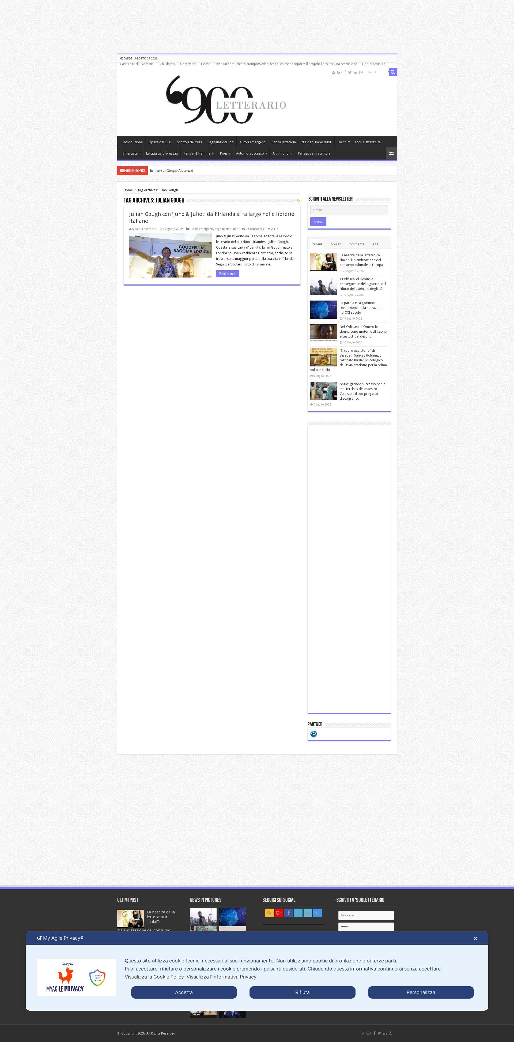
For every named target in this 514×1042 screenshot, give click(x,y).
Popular (335, 244)
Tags (374, 244)
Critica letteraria (283, 142)
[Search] (393, 72)
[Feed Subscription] (298, 201)
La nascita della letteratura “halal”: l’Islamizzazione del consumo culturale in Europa (361, 260)
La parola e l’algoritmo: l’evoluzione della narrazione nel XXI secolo (361, 307)
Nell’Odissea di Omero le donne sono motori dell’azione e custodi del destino (363, 331)
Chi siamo (167, 64)
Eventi (342, 142)
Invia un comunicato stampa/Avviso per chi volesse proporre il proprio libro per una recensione (286, 64)
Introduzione (133, 142)
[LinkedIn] (355, 72)
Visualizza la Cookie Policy (154, 977)
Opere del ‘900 (160, 142)
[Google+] (339, 72)
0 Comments (255, 229)
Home (205, 64)
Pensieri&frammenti (199, 153)
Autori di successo (250, 153)
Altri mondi (281, 153)
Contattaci (188, 64)
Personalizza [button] (421, 992)
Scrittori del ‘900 (189, 142)
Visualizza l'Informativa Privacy (221, 977)
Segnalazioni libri (220, 142)
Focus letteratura (368, 142)
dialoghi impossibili (317, 142)
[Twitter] (350, 72)
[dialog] (257, 971)
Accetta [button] (184, 992)
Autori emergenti (253, 142)
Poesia (225, 153)
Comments (355, 244)
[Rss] (333, 72)
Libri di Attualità (373, 64)
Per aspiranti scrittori (314, 153)
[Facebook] (345, 72)
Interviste (130, 153)
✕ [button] (476, 938)
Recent (317, 244)
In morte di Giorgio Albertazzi (171, 170)
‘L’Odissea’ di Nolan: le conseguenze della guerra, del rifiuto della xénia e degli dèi (363, 284)
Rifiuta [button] (302, 992)
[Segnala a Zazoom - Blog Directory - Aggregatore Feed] (313, 734)
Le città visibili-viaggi (162, 153)
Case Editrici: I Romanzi (137, 64)
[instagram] (361, 72)
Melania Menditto (144, 229)
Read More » (227, 274)
